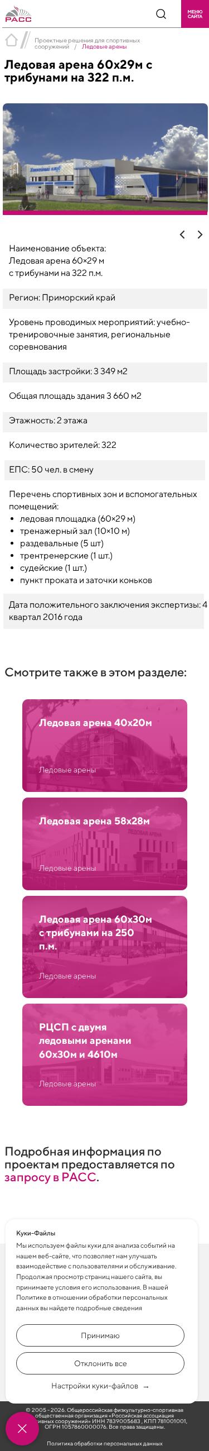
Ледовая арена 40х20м (95, 722)
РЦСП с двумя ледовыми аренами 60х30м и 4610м (85, 1040)
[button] (195, 14)
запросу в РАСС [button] (50, 1177)
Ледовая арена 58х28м (94, 821)
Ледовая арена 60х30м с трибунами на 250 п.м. (95, 932)
